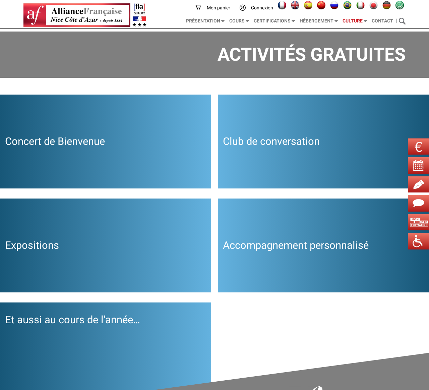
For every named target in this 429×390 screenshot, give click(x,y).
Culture (353, 20)
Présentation (203, 20)
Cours (237, 20)
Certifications (273, 20)
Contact (382, 20)
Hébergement (317, 20)
